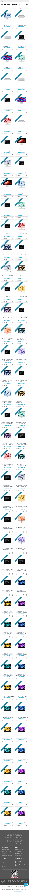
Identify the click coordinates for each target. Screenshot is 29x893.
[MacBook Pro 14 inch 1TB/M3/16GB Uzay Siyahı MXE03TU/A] (7, 205)
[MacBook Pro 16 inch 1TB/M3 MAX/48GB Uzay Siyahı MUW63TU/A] (21, 561)
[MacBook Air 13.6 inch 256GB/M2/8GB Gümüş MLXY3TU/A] (21, 331)
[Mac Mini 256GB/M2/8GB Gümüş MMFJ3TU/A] (21, 16)
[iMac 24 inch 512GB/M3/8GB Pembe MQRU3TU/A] (7, 456)
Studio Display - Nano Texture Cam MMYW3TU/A (21, 108)
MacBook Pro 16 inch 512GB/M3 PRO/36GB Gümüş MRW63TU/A (7, 528)
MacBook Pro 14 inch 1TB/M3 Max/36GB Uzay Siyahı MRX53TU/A (22, 381)
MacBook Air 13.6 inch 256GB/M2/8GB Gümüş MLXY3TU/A (21, 339)
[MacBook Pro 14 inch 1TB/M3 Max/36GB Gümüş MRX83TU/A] (7, 414)
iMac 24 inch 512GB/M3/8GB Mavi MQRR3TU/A (7, 402)
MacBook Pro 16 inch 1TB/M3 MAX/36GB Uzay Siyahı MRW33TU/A (7, 549)
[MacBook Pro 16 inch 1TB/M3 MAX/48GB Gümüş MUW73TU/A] (7, 582)
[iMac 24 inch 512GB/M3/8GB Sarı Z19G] (21, 498)
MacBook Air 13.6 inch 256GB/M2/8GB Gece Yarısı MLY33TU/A (7, 255)
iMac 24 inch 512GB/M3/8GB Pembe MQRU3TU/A (7, 465)
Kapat (26, 884)
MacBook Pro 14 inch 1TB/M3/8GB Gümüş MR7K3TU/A (21, 171)
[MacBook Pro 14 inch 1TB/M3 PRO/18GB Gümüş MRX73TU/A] (7, 352)
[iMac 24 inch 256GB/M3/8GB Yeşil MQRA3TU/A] (21, 58)
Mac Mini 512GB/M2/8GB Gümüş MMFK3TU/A (7, 88)
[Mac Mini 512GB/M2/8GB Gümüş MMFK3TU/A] (7, 79)
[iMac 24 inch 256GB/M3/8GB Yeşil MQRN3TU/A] (21, 205)
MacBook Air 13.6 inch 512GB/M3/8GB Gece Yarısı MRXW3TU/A (21, 633)
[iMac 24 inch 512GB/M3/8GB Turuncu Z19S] (21, 519)
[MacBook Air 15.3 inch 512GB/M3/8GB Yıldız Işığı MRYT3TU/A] (7, 771)
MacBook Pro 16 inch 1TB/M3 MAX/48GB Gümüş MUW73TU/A (7, 591)
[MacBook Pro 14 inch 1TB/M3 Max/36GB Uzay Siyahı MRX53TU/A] (21, 372)
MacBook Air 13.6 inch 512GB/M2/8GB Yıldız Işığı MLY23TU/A (21, 402)
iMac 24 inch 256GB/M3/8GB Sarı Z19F (21, 297)
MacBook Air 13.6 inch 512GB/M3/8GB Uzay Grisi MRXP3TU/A (21, 654)
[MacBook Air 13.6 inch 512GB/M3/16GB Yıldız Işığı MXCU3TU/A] (7, 687)
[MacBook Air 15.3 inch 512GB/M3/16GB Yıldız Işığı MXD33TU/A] (7, 813)
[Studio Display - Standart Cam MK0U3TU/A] (7, 58)
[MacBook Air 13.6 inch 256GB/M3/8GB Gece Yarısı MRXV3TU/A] (21, 582)
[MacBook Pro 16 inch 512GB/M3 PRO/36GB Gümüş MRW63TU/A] (7, 519)
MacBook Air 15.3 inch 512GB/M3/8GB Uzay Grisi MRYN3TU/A (21, 779)
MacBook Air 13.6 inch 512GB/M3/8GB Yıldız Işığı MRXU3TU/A (7, 654)
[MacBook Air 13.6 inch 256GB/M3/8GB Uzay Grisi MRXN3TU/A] (21, 603)
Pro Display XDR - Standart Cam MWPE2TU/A (21, 150)
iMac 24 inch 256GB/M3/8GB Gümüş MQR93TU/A (7, 171)
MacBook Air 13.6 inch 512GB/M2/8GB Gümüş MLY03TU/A (21, 465)
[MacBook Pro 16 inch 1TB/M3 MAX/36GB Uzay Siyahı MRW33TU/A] (7, 540)
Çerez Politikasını (18, 891)
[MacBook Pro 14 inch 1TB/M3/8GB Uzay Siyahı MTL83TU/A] (7, 142)
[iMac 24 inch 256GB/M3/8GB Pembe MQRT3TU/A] (21, 226)
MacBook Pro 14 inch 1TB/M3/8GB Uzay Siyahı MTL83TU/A (7, 150)
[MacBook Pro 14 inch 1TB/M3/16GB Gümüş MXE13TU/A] (7, 226)
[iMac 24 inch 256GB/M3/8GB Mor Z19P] (21, 352)
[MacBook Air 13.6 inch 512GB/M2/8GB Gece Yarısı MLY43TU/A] (7, 372)
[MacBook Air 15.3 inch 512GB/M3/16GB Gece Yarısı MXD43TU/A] (21, 792)
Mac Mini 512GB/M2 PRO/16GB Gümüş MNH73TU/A (21, 129)
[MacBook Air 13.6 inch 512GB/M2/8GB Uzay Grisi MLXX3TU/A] (7, 435)
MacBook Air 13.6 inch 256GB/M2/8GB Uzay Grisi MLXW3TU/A (7, 318)
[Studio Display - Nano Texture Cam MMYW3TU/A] (21, 100)
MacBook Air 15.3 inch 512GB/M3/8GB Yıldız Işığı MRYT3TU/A (7, 779)
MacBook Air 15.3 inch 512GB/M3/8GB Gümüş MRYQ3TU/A (7, 800)
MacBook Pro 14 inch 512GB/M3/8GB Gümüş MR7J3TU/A (7, 108)
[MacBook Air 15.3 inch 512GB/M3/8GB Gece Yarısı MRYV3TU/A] (21, 750)
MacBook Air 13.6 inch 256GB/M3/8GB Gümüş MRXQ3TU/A (7, 633)
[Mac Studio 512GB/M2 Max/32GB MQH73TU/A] (7, 37)
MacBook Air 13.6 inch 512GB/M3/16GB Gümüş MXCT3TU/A (7, 717)
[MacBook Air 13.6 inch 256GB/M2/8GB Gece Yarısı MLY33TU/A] (7, 247)
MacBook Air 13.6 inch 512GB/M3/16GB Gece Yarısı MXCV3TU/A (21, 675)
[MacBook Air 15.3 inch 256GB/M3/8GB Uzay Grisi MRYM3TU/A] (21, 729)
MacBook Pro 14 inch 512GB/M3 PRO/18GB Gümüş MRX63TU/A (7, 297)
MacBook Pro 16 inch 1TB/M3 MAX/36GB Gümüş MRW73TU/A (7, 570)
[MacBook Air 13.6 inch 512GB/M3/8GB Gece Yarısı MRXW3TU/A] (21, 624)
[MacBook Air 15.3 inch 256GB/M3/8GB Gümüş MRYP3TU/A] (7, 750)
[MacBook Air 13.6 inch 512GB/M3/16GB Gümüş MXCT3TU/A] (7, 708)
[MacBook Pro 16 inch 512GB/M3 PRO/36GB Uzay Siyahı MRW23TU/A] (7, 498)
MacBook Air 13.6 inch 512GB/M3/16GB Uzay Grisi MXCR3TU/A (21, 696)
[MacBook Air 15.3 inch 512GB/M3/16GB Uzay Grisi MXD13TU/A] (21, 813)
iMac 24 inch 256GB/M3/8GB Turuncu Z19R (7, 339)
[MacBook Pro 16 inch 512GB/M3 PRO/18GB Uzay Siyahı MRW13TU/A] (21, 435)
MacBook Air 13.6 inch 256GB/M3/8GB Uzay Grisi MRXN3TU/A (21, 612)
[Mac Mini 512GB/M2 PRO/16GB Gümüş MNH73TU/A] (21, 121)
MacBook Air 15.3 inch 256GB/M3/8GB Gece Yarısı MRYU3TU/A (21, 717)
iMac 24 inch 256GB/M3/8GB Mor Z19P (21, 360)
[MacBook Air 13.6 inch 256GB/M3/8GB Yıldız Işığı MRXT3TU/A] (7, 603)
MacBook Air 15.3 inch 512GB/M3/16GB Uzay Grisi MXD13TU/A (21, 821)
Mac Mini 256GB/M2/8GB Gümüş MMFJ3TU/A (21, 25)
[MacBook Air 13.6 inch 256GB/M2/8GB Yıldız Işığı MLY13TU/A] (21, 268)
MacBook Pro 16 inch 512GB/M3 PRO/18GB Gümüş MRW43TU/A (7, 486)
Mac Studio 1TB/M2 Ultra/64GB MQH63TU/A (21, 88)
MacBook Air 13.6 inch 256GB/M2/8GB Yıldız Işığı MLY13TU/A (21, 276)
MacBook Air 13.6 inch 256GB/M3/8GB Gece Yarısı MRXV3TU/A (21, 591)
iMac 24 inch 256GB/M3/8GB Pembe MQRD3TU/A (7, 129)
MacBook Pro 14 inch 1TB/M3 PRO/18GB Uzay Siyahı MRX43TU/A (22, 318)
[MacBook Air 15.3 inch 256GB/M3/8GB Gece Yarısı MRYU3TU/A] (21, 708)
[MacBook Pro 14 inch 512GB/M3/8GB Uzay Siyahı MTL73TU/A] (21, 37)
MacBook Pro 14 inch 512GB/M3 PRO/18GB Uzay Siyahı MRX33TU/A (21, 255)
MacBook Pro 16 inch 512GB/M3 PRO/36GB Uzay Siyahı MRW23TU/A (7, 507)
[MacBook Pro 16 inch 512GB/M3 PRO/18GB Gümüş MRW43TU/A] (7, 477)
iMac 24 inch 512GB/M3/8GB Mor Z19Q (21, 549)
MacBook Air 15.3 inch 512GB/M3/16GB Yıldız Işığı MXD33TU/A (7, 821)
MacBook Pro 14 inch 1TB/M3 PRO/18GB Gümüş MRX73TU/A (7, 360)
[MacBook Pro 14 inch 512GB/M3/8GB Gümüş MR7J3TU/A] (7, 100)
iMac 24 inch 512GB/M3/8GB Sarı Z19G (21, 507)
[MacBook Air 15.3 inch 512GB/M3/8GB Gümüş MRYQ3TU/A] (7, 792)
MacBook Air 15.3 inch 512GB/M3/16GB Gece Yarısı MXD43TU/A (21, 800)
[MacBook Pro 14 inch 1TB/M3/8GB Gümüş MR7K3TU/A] (21, 163)
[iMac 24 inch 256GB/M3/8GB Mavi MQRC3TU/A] (7, 16)
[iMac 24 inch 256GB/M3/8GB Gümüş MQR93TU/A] (7, 163)
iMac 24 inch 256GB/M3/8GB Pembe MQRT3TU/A (21, 234)
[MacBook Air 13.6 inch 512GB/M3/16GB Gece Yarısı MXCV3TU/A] (21, 666)
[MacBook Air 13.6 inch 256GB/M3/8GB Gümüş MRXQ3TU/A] (7, 624)
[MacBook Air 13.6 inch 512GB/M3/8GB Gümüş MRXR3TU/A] (7, 666)
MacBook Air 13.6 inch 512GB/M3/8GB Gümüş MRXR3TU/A (7, 675)
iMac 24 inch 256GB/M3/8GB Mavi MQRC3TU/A (7, 25)
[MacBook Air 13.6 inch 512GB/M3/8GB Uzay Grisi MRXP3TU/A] (21, 645)
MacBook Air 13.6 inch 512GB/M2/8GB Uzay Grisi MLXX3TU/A (7, 444)
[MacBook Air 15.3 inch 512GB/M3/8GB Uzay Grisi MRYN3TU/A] (21, 771)
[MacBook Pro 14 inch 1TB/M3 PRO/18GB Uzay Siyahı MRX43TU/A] (21, 310)
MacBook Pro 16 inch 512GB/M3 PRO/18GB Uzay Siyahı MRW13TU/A (21, 444)
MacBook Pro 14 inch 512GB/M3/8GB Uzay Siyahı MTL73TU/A (21, 46)
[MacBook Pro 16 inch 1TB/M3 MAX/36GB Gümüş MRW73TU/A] (7, 561)
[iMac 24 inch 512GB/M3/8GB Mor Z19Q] (21, 540)
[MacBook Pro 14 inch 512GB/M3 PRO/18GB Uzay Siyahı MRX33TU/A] (21, 247)
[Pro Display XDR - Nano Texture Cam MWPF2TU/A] (7, 184)
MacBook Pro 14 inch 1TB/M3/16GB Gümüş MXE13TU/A (7, 234)
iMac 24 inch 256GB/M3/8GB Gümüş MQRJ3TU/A (7, 276)
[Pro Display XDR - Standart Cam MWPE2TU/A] (21, 142)
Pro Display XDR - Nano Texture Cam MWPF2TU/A (7, 192)
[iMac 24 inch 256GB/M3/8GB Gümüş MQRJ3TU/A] (7, 268)
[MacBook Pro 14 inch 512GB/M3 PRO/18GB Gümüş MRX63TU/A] (7, 289)
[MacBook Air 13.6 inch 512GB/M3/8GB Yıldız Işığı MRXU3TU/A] (7, 645)
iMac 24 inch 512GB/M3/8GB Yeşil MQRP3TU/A (21, 423)
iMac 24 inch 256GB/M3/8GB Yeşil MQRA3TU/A (21, 67)
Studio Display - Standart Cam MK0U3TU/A (7, 67)
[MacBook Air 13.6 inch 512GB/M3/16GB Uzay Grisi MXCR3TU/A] (21, 687)
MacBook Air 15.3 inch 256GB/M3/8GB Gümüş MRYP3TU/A (7, 758)
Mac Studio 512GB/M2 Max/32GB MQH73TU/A (7, 46)
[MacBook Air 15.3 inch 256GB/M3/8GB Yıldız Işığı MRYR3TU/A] (7, 729)
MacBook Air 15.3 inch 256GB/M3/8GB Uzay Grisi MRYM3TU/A (21, 738)
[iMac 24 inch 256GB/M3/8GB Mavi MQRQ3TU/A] (21, 184)
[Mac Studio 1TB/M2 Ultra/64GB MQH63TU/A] (21, 79)
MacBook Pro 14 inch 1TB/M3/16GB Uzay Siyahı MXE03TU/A (7, 213)
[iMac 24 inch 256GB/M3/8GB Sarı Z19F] (21, 289)
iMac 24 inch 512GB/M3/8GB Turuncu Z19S (21, 528)
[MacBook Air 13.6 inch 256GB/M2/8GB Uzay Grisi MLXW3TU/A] (7, 310)
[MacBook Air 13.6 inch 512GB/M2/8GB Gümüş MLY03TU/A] (21, 456)
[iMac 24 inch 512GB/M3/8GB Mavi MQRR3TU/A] (7, 393)
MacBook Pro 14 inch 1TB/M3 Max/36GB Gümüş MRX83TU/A (7, 423)
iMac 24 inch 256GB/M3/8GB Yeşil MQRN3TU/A (21, 213)
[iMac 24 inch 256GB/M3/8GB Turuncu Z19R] (7, 331)
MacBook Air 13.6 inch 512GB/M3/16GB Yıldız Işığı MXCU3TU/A (7, 696)
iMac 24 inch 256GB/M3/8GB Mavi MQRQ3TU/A (21, 192)
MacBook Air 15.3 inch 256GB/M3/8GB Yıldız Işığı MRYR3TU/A (7, 738)
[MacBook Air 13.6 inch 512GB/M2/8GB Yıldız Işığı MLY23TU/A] (21, 393)
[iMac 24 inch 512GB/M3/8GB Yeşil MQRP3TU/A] (21, 414)
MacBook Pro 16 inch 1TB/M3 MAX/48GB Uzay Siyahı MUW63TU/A (22, 570)
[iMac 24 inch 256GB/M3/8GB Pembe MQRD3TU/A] (7, 121)
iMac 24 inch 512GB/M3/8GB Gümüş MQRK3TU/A (21, 486)
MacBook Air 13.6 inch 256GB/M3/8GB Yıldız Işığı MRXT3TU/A (7, 612)
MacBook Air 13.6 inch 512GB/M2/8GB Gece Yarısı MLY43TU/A (7, 381)
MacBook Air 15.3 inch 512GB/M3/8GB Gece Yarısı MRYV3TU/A (21, 758)
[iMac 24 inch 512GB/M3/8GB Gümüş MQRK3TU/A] (21, 477)
